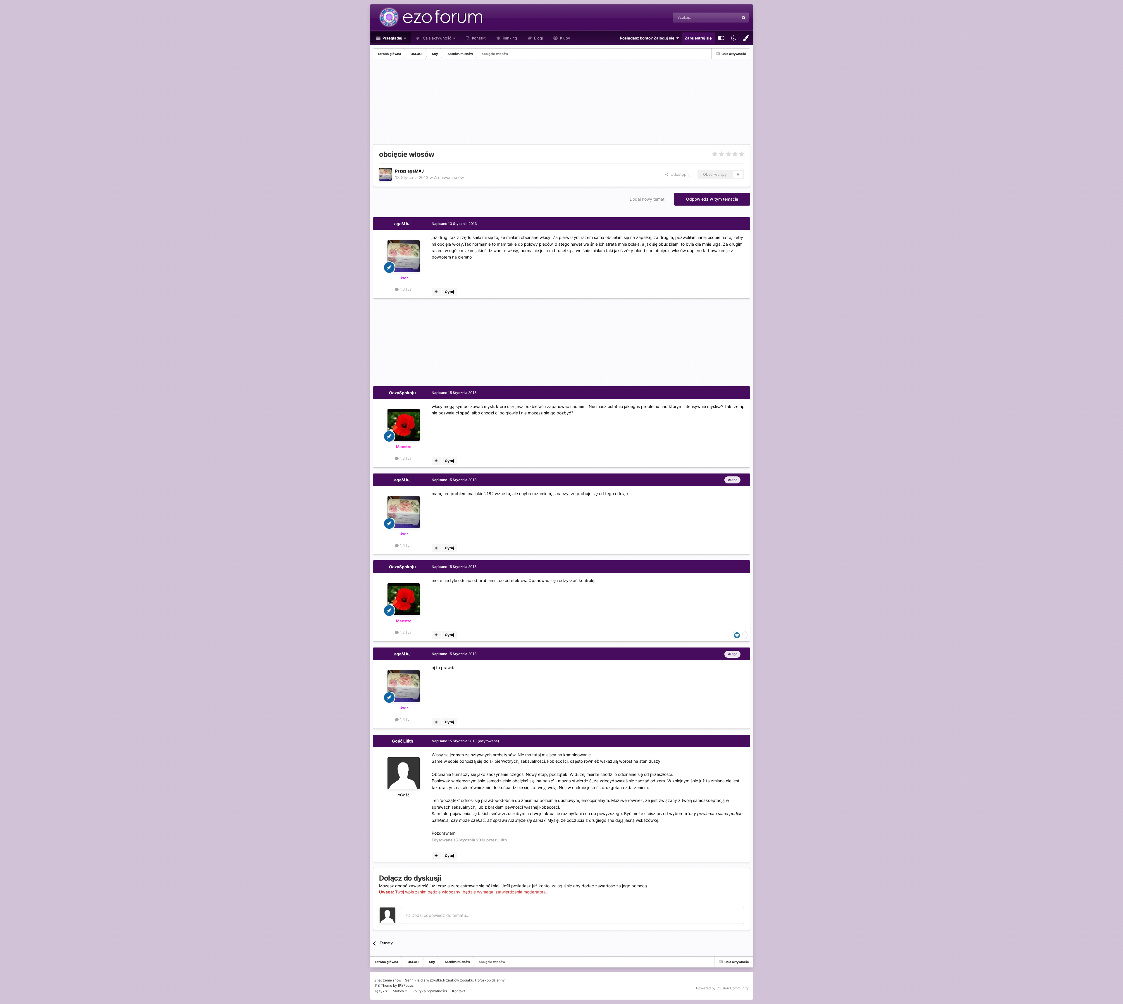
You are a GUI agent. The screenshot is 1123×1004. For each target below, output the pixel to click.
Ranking (509, 38)
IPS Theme (383, 985)
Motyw (399, 991)
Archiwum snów (449, 177)
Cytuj (449, 292)
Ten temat (722, 17)
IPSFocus (406, 985)
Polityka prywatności (429, 991)
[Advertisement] (479, 103)
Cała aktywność (436, 38)
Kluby (564, 38)
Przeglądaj (392, 38)
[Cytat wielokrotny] (436, 292)
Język (379, 991)
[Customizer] (721, 38)
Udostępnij (679, 174)
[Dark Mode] (733, 38)
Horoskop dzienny (490, 980)
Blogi (538, 38)
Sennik (410, 980)
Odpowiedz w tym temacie (712, 199)
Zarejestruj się (698, 38)
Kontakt (478, 38)
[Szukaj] (744, 18)
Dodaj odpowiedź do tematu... (439, 915)
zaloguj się (562, 885)
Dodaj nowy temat (647, 199)
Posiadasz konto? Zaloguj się (648, 38)
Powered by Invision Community (722, 988)
